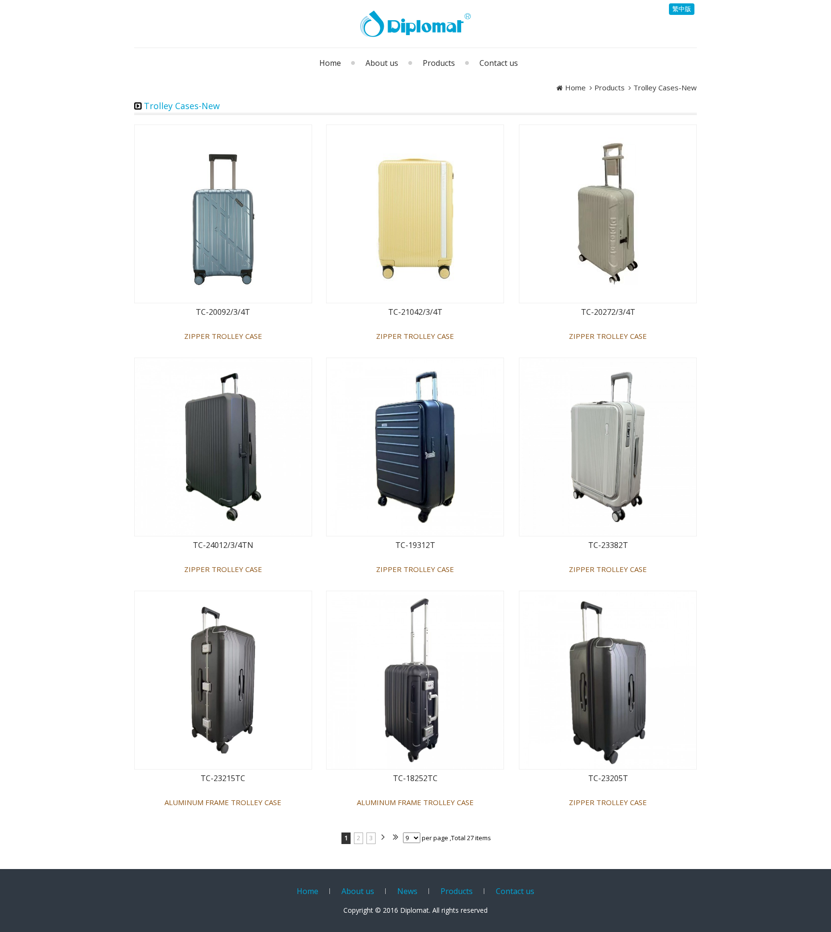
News (407, 891)
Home (575, 87)
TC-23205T (608, 778)
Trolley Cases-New (665, 87)
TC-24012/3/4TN (223, 545)
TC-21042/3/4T (415, 312)
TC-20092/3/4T (223, 312)
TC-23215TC (223, 778)
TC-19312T (415, 545)
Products (609, 87)
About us (357, 891)
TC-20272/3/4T (608, 312)
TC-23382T (608, 545)
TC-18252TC (415, 778)
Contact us (515, 891)
